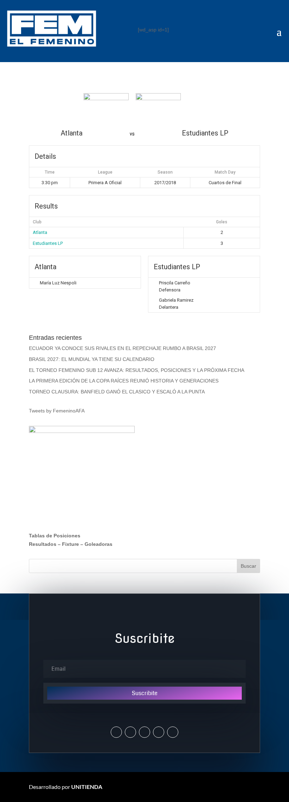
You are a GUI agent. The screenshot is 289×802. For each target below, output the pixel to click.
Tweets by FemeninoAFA (57, 411)
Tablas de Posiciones (54, 535)
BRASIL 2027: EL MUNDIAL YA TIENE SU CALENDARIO (91, 359)
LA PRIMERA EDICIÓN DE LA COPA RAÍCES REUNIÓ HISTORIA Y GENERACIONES (124, 381)
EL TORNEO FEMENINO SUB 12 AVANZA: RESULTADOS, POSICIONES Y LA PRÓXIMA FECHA (136, 370)
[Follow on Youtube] (158, 732)
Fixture (70, 544)
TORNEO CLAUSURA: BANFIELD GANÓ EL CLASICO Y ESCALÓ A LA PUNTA (117, 391)
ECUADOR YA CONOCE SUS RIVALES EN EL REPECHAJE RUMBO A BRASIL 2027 (122, 348)
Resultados (42, 544)
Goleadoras (98, 544)
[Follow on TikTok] (172, 732)
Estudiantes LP (48, 243)
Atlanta (40, 232)
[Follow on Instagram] (130, 732)
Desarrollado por (65, 786)
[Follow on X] (116, 732)
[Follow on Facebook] (144, 732)
